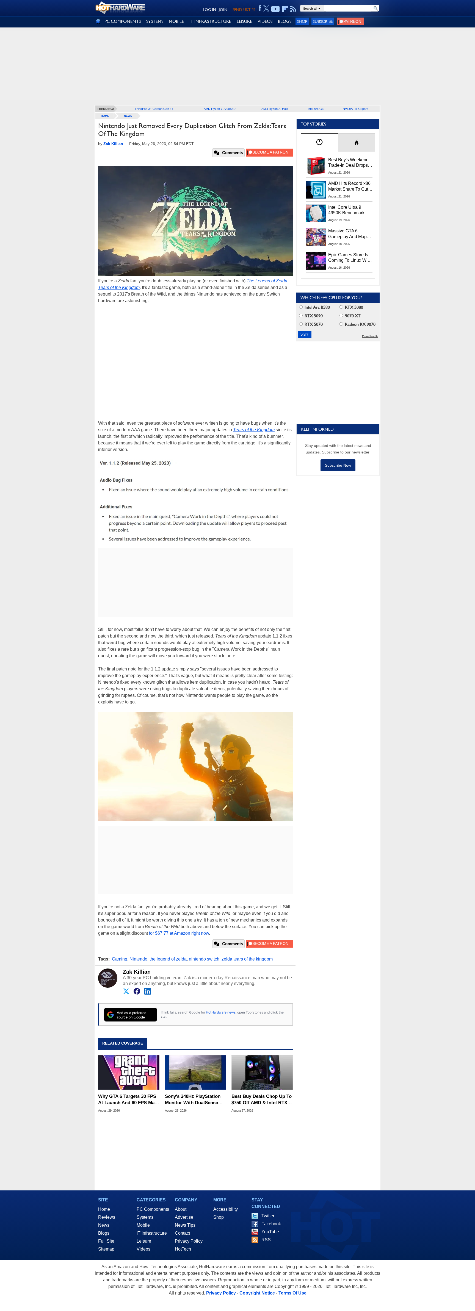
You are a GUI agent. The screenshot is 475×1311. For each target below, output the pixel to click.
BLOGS (284, 21)
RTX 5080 (353, 307)
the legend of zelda (168, 959)
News (128, 115)
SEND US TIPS (244, 9)
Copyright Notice (257, 1293)
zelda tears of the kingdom (247, 959)
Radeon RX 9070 (359, 324)
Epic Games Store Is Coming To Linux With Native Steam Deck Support (349, 257)
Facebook (271, 1223)
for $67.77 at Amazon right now (179, 933)
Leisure (144, 1241)
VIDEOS (265, 21)
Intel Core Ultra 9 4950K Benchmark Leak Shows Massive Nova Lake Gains (349, 210)
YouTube (270, 1231)
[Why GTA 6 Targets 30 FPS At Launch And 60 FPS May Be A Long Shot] (128, 1072)
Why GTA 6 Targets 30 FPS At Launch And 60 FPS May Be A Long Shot (127, 1100)
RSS (266, 1239)
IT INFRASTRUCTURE (210, 21)
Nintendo (138, 959)
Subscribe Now (338, 465)
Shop (302, 21)
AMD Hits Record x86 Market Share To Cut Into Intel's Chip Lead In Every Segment (349, 186)
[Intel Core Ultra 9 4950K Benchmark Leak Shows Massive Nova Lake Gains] (316, 213)
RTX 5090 (313, 315)
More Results (370, 336)
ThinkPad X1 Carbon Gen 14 (154, 108)
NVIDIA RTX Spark (355, 108)
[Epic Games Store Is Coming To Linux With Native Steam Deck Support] (316, 261)
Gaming (119, 959)
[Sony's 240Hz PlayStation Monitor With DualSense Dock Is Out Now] (195, 1072)
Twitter (267, 1215)
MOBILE (176, 21)
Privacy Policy (189, 1241)
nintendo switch (204, 959)
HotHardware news (221, 1012)
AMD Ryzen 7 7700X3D (220, 108)
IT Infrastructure (152, 1233)
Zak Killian (137, 972)
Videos (143, 1249)
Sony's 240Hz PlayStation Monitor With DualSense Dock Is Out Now (192, 1100)
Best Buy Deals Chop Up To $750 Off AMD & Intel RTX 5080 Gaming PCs (261, 1100)
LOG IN (209, 9)
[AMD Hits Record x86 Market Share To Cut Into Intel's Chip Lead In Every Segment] (316, 189)
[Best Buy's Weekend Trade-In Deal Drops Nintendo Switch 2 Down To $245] (316, 166)
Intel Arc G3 (316, 108)
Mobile (143, 1225)
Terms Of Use (292, 1293)
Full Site (106, 1241)
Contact (182, 1233)
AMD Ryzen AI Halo (274, 108)
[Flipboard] (285, 9)
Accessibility (225, 1209)
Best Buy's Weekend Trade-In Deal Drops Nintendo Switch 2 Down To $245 (348, 162)
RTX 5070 (313, 324)
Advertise (184, 1217)
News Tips (185, 1225)
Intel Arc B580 (316, 307)
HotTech (183, 1249)
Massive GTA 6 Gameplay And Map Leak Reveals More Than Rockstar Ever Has (347, 234)
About (180, 1209)
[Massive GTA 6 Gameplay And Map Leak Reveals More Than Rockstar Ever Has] (316, 237)
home (105, 115)
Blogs (103, 1233)
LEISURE (244, 21)
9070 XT (352, 315)
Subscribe (323, 21)
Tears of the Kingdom (254, 429)
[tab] (319, 142)
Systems (145, 1217)
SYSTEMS (154, 21)
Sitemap (106, 1249)
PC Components (153, 1209)
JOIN (223, 9)
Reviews (106, 1217)
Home (104, 1209)
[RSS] (293, 9)
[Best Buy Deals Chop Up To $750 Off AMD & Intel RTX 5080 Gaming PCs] (262, 1072)
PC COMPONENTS (122, 21)
